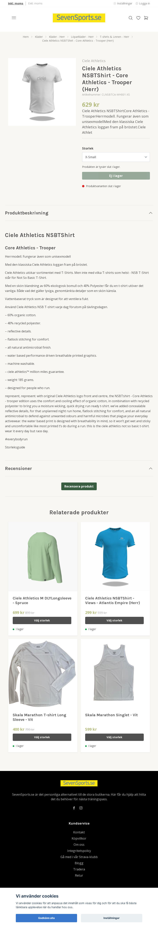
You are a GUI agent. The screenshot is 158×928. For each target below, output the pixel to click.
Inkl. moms (15, 3)
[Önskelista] (138, 18)
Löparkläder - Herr (82, 37)
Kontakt (79, 832)
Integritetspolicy (79, 851)
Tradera (79, 869)
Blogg (79, 863)
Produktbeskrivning (26, 213)
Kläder (39, 37)
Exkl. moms (35, 3)
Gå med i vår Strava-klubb (79, 857)
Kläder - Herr (57, 37)
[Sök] (130, 18)
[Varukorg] (146, 18)
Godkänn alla (46, 918)
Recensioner (18, 468)
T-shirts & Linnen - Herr (114, 37)
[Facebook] (74, 807)
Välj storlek (42, 620)
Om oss (79, 844)
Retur (79, 875)
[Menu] (14, 18)
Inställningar (111, 918)
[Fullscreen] (42, 92)
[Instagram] (80, 807)
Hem (26, 37)
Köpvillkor (79, 838)
